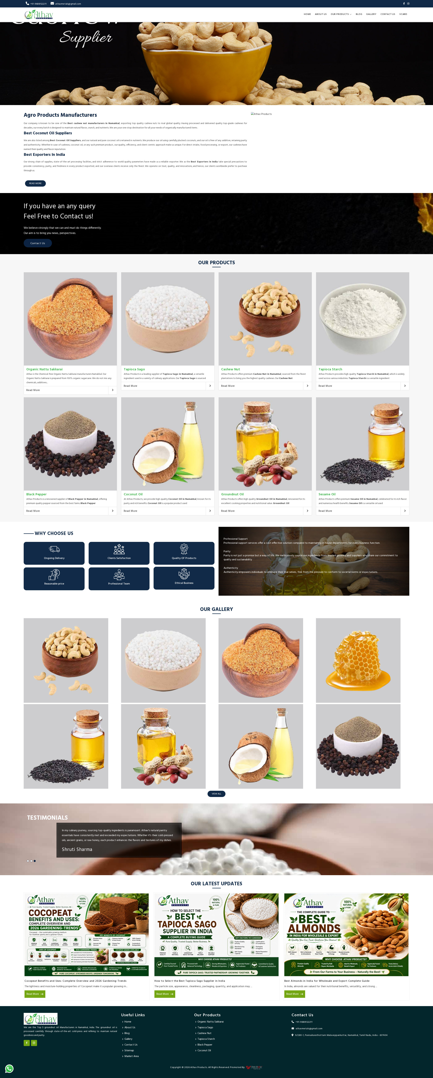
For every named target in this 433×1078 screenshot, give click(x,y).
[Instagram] (408, 4)
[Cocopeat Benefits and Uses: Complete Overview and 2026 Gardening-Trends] (87, 934)
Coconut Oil (133, 494)
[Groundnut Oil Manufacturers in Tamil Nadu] (265, 443)
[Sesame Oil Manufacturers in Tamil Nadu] (362, 443)
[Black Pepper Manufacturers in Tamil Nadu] (70, 443)
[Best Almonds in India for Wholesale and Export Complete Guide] (346, 934)
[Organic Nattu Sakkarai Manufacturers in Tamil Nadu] (70, 318)
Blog (359, 14)
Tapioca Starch (330, 369)
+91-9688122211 (38, 4)
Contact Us (388, 14)
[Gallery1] (70, 660)
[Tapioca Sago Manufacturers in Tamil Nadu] (167, 318)
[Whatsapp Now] (9, 1068)
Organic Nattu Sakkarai (44, 369)
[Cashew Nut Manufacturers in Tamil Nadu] (265, 318)
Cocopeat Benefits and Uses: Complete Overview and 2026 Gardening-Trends (76, 981)
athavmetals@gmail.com (68, 4)
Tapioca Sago (134, 369)
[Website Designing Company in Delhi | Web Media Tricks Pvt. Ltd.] (254, 1067)
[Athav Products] (39, 14)
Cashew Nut (230, 369)
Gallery (371, 14)
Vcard (403, 14)
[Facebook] (404, 4)
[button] (28, 861)
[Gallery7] (265, 746)
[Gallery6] (167, 746)
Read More (33, 390)
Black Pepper (36, 494)
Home (307, 14)
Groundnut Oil (232, 494)
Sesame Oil (327, 494)
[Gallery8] (362, 746)
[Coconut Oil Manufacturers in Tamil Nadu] (167, 443)
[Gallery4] (362, 660)
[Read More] (112, 390)
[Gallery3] (265, 660)
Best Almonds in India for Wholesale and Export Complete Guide (327, 981)
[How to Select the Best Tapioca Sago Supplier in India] (216, 934)
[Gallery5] (70, 746)
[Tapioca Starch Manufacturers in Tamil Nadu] (362, 318)
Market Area (131, 1056)
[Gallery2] (167, 660)
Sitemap (129, 1050)
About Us (321, 14)
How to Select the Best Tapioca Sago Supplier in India (189, 981)
